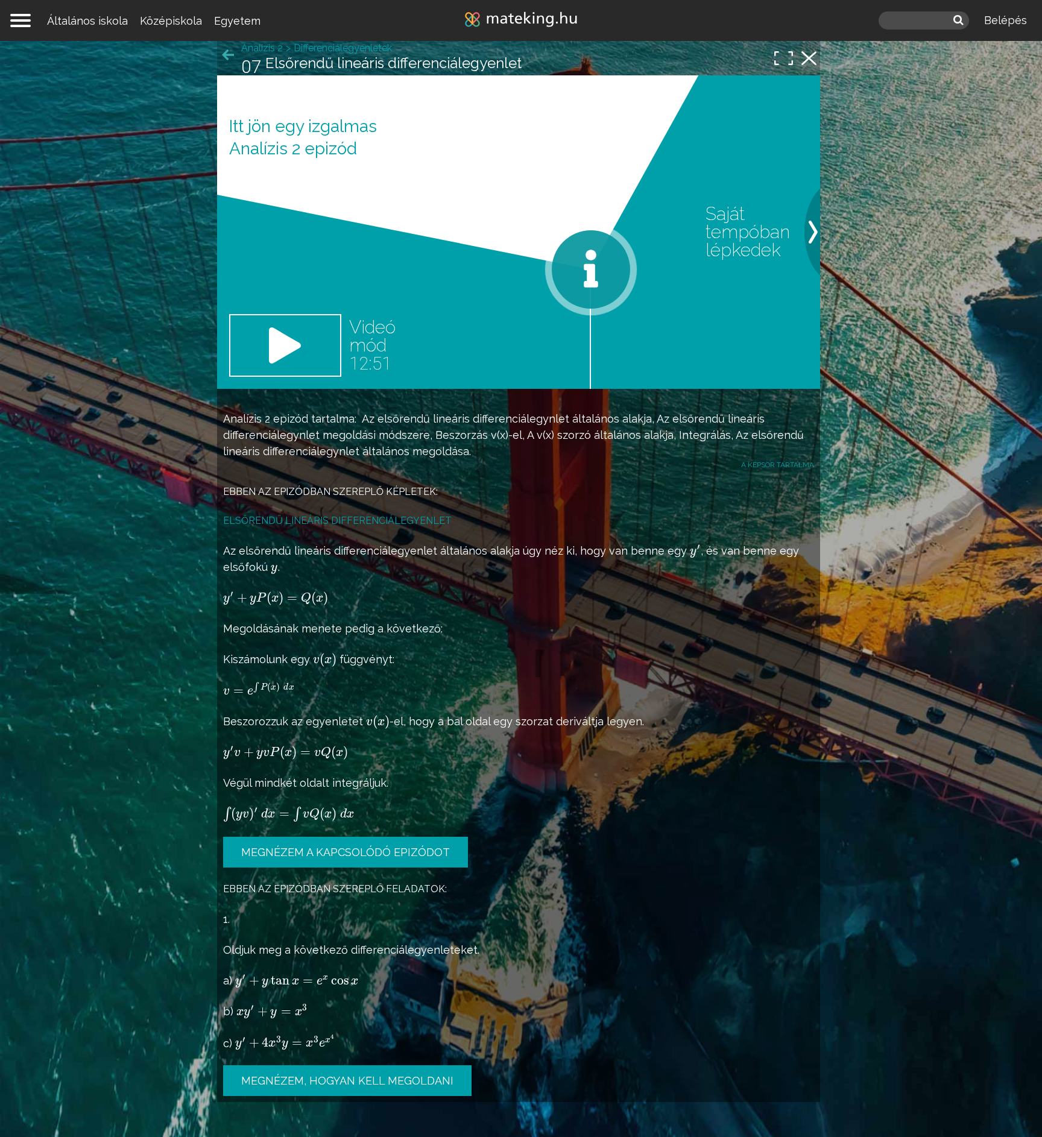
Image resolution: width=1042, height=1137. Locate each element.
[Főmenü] (20, 20)
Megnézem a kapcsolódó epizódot (345, 852)
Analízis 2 (246, 418)
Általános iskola (87, 20)
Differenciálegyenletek (343, 48)
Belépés (1005, 20)
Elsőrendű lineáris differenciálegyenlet (337, 520)
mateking (521, 20)
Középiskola (171, 20)
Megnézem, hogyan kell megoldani (347, 1080)
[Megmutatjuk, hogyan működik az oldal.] (591, 269)
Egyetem (237, 20)
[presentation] (695, 551)
